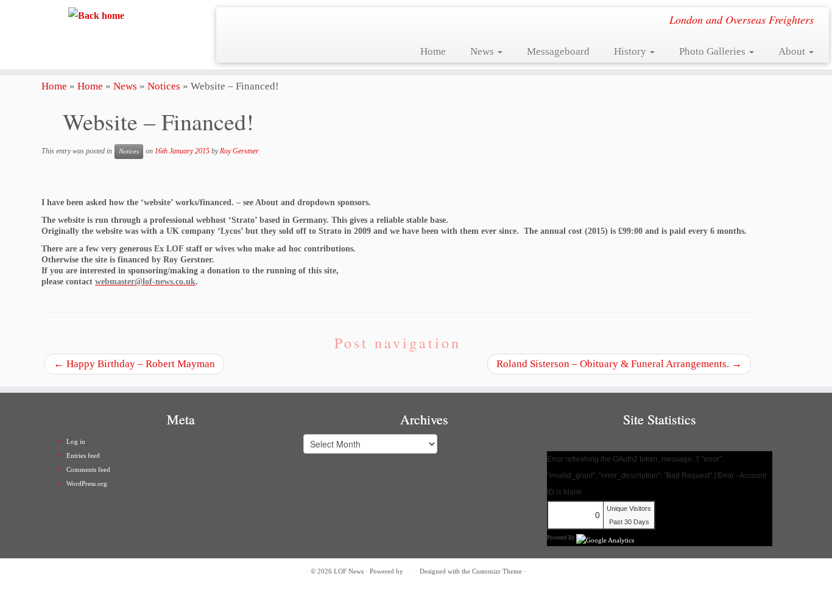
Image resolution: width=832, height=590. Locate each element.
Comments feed (88, 469)
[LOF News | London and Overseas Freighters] (96, 15)
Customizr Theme (497, 571)
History (631, 51)
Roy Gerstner (239, 151)
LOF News (349, 571)
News (483, 51)
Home (433, 51)
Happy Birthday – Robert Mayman (134, 364)
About (793, 51)
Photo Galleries (713, 51)
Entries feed (83, 455)
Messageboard (558, 51)
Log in (75, 441)
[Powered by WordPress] (409, 569)
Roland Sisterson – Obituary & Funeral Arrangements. (619, 364)
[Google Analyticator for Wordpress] (605, 537)
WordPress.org (86, 483)
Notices (163, 86)
